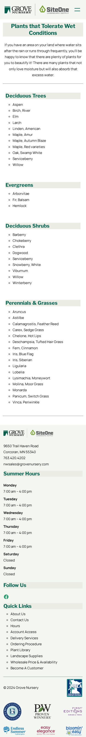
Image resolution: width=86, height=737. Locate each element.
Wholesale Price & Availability (34, 662)
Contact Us (20, 619)
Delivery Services (24, 638)
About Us (18, 613)
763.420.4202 (14, 457)
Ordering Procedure (26, 644)
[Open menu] (77, 10)
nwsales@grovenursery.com (26, 464)
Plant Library (20, 650)
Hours (15, 625)
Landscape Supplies (27, 655)
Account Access (23, 631)
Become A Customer (27, 668)
